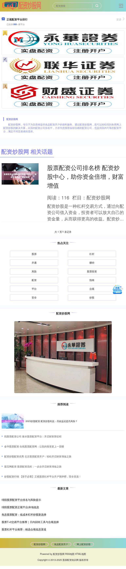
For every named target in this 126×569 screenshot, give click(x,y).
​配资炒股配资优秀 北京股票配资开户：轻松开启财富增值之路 (37, 456)
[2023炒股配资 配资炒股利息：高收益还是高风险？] (13, 421)
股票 (34, 254)
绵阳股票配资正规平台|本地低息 (20, 507)
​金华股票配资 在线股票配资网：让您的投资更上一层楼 (34, 446)
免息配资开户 (61, 544)
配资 (34, 280)
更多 (119, 19)
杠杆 (91, 254)
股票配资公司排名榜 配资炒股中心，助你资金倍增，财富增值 (85, 176)
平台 (34, 288)
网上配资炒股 (84, 544)
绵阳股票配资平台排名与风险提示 (21, 500)
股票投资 (92, 271)
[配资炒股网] (21, 5)
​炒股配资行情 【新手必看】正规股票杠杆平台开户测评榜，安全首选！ (42, 476)
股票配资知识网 (71, 559)
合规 (91, 288)
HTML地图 (80, 554)
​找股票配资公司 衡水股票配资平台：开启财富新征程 (33, 436)
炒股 (91, 297)
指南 (91, 280)
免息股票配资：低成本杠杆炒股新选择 (24, 514)
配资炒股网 (39, 544)
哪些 (91, 262)
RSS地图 (69, 554)
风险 (34, 271)
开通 (34, 262)
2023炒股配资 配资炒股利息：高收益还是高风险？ (51, 421)
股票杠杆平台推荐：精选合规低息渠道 (24, 529)
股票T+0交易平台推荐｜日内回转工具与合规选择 (30, 522)
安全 (34, 297)
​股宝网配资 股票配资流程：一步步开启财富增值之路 (33, 466)
